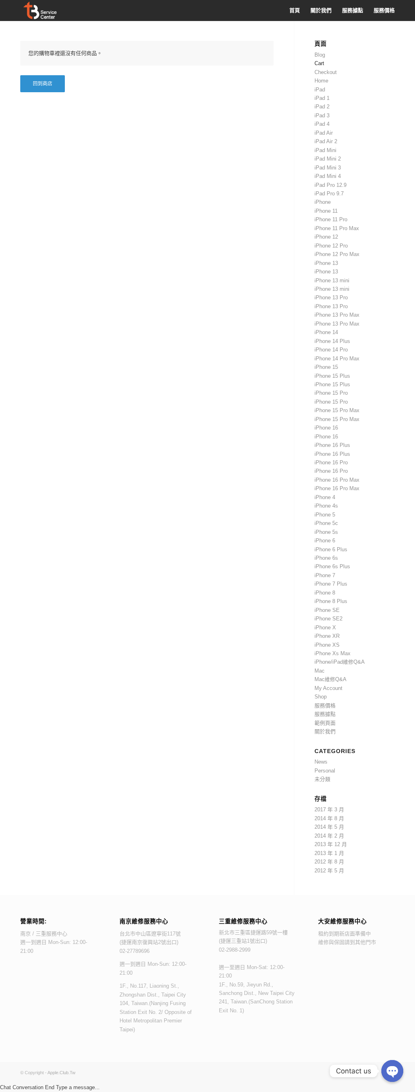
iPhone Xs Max (332, 653)
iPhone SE (327, 610)
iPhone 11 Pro (330, 219)
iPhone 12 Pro (331, 246)
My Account (328, 688)
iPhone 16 (326, 428)
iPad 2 (321, 107)
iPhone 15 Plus (332, 376)
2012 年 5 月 (329, 871)
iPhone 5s (326, 532)
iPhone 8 (324, 593)
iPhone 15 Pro (331, 393)
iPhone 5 (324, 515)
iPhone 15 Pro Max (336, 410)
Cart (319, 63)
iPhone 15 (326, 367)
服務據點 (325, 714)
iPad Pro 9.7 (329, 193)
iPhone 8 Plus (330, 601)
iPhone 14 (326, 332)
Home (321, 81)
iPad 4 (321, 124)
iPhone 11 (326, 211)
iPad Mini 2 (327, 159)
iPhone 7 (324, 575)
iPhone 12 (326, 237)
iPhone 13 (326, 263)
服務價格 (325, 706)
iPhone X (325, 627)
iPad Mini (325, 150)
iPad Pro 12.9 (330, 185)
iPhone (322, 202)
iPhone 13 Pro (331, 297)
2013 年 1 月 (329, 853)
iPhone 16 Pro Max (336, 480)
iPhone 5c (326, 523)
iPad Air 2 (325, 141)
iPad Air (323, 133)
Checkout (325, 72)
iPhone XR (327, 636)
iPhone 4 (324, 497)
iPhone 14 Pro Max (336, 359)
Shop (320, 697)
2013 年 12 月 (330, 844)
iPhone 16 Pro (331, 462)
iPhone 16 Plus (332, 445)
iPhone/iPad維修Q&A (339, 662)
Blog (319, 55)
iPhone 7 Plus (330, 584)
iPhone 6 (324, 541)
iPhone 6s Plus (332, 566)
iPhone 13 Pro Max (336, 315)
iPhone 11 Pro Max (336, 228)
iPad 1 (321, 98)
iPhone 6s (326, 558)
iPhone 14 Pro (331, 350)
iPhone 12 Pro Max (336, 254)
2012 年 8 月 (329, 862)
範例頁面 (325, 723)
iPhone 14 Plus (332, 341)
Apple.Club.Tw (61, 1072)
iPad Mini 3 (327, 168)
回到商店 (42, 84)
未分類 (322, 779)
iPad (319, 90)
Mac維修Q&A (330, 679)
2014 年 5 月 (329, 827)
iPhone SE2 (328, 619)
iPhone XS (327, 645)
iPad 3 (321, 115)
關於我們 (325, 731)
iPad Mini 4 (327, 176)
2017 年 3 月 (329, 809)
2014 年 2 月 (329, 836)
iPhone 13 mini (331, 280)
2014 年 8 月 (329, 818)
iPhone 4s (326, 506)
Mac (319, 671)
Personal (324, 771)
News (320, 762)
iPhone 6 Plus (330, 549)
